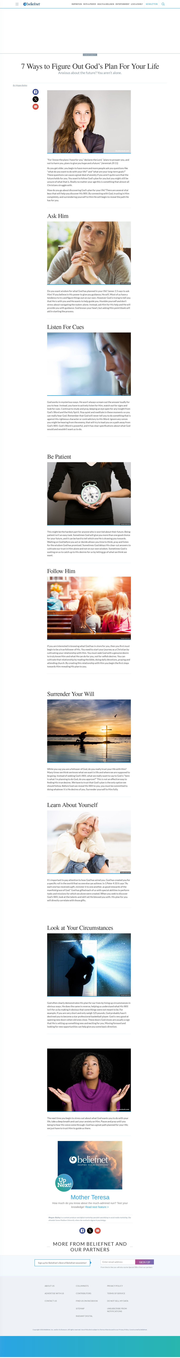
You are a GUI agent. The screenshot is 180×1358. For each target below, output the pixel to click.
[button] (163, 4)
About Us (49, 1286)
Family (137, 4)
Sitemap (80, 1308)
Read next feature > (97, 1207)
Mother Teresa (90, 1197)
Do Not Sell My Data (117, 1301)
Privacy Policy (115, 1286)
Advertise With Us (54, 1293)
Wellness (105, 4)
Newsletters (152, 4)
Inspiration (77, 4)
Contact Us (51, 1301)
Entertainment (123, 4)
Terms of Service (116, 1293)
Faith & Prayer (89, 4)
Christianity (90, 55)
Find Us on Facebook (87, 1301)
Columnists (82, 1286)
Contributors (83, 1293)
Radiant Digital (84, 1316)
